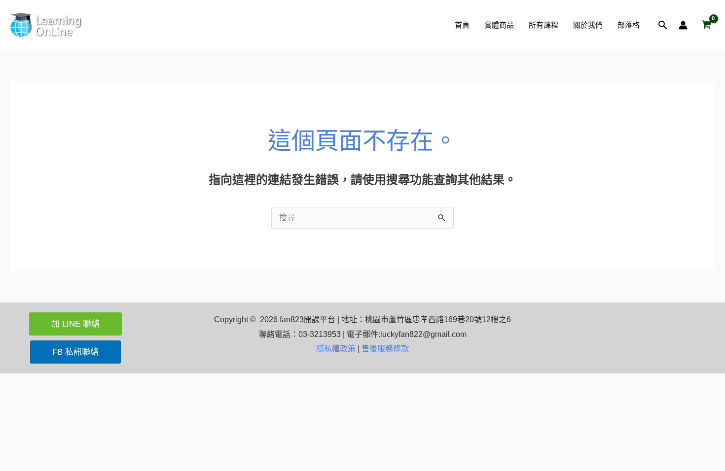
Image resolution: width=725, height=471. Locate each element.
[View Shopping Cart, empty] (706, 25)
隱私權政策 (336, 348)
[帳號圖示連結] (683, 25)
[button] (663, 25)
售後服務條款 (385, 348)
